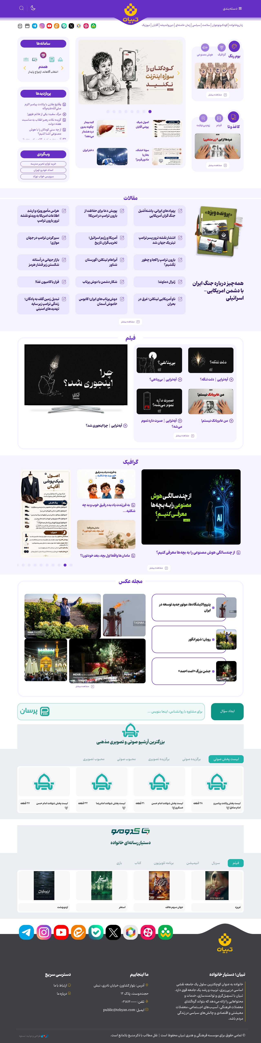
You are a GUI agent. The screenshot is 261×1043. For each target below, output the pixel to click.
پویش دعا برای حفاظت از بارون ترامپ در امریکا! (100, 213)
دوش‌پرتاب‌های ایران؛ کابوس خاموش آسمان (98, 301)
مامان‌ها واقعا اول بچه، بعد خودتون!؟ (105, 556)
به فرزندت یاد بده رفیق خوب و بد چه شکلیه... (108, 508)
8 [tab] (107, 111)
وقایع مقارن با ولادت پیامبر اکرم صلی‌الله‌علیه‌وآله (43, 106)
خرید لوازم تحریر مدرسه (43, 164)
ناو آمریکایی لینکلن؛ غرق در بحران (156, 301)
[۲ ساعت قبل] (226, 607)
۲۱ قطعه (140, 803)
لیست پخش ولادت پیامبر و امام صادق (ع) (227, 805)
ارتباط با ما (60, 985)
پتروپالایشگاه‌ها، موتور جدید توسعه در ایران (185, 607)
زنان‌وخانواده (236, 25)
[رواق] (26, 59)
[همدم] (43, 55)
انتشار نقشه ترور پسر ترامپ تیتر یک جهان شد (157, 240)
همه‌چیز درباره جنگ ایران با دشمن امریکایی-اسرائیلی (218, 290)
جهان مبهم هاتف (174, 907)
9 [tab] (23, 565)
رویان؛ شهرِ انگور (200, 639)
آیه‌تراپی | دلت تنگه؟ (214, 379)
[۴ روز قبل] (159, 360)
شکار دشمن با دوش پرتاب (100, 282)
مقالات (131, 198)
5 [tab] (126, 111)
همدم (43, 67)
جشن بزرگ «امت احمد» (194, 671)
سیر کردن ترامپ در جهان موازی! (42, 240)
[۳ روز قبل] (211, 360)
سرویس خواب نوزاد (43, 176)
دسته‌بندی (230, 8)
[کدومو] (34, 59)
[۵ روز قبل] (159, 401)
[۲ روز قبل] (75, 374)
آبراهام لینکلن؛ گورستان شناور (101, 262)
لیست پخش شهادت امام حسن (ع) (52, 805)
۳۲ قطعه (83, 803)
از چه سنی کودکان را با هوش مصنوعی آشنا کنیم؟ (45, 131)
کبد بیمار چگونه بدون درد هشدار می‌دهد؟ (87, 129)
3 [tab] (137, 111)
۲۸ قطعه (198, 803)
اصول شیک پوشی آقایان (142, 124)
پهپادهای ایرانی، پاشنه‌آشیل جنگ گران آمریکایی (156, 213)
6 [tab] (119, 111)
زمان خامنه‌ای (182, 25)
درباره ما (62, 993)
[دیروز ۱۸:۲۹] (130, 72)
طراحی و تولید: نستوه (30, 1036)
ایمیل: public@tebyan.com (123, 1010)
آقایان (155, 25)
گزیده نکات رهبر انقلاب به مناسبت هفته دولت (41, 122)
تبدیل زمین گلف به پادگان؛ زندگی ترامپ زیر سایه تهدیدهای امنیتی (41, 304)
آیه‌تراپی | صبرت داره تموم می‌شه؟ (161, 424)
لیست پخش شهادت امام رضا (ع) (110, 805)
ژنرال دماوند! (166, 282)
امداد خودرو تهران (43, 170)
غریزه (238, 907)
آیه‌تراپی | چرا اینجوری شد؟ (104, 426)
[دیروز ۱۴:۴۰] (218, 76)
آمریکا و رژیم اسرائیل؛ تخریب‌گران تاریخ (103, 240)
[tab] (234, 51)
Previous (178, 73)
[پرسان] (51, 59)
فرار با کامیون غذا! (47, 282)
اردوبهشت (62, 907)
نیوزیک (146, 25)
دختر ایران (88, 150)
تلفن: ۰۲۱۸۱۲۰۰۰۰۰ (133, 1002)
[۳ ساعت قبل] (167, 128)
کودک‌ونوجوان (219, 25)
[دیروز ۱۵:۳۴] (45, 660)
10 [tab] (17, 565)
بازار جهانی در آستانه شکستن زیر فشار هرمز (44, 262)
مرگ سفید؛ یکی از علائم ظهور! (44, 114)
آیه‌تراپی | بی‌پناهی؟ (163, 379)
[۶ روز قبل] (211, 401)
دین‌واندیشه (167, 25)
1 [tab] (149, 111)
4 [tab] (131, 111)
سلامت (206, 25)
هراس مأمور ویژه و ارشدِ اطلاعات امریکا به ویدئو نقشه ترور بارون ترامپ (39, 216)
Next (83, 73)
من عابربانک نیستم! (214, 421)
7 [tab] (114, 111)
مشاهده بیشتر (215, 95)
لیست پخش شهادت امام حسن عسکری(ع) (167, 805)
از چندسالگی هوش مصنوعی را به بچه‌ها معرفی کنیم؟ (195, 553)
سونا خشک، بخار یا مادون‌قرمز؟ (142, 155)
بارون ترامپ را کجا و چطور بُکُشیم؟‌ (158, 262)
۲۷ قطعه (25, 803)
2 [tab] (144, 111)
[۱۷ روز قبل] (218, 146)
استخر (122, 907)
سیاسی (196, 25)
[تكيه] (60, 59)
